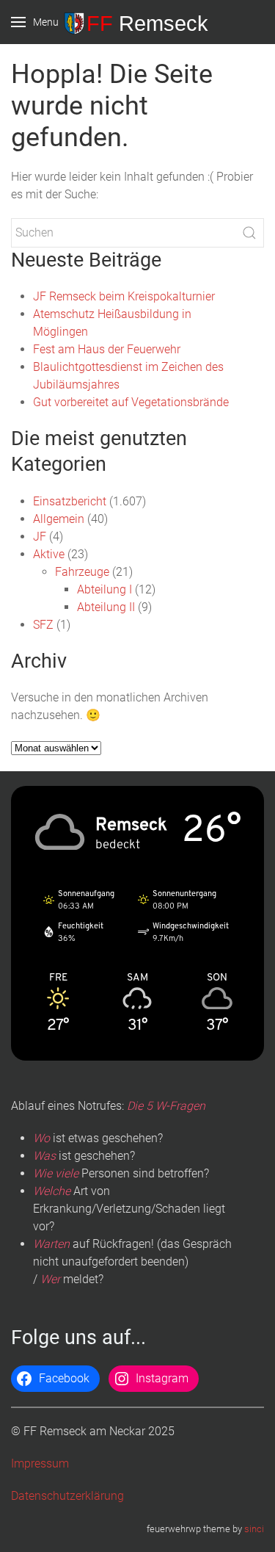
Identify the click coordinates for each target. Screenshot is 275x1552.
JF (39, 537)
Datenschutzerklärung (67, 1496)
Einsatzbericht (69, 501)
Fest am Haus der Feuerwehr (106, 349)
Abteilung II (106, 607)
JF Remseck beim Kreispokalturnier (124, 296)
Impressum (40, 1463)
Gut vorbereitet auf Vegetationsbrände (131, 402)
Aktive (49, 554)
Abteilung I (104, 589)
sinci (254, 1528)
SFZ (43, 625)
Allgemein (58, 519)
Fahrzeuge (82, 572)
